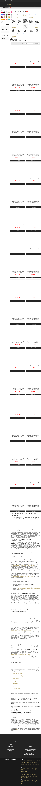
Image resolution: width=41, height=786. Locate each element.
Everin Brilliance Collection (18, 676)
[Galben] (2, 19)
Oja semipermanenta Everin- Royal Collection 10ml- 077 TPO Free (18, 62)
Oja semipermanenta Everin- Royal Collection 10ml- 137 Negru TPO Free (17, 85)
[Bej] (4, 17)
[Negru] (4, 12)
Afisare (35, 43)
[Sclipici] (2, 22)
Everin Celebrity (16, 678)
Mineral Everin (16, 685)
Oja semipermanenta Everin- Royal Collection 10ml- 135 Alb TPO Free (33, 62)
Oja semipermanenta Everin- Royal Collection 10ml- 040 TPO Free (18, 459)
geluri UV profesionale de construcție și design (20, 552)
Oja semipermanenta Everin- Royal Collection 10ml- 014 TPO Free (33, 132)
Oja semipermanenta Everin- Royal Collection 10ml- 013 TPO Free (18, 132)
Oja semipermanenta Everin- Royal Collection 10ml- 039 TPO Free (18, 436)
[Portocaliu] (4, 19)
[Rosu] (2, 12)
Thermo (14, 690)
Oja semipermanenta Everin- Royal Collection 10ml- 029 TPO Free (33, 295)
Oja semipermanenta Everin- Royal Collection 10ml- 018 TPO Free (18, 178)
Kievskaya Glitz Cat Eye (17, 675)
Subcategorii (4, 27)
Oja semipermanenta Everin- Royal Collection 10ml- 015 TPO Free (18, 155)
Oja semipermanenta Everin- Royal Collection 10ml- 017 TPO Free (33, 155)
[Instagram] (14, 737)
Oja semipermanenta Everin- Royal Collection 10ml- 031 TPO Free (18, 342)
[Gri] (11, 15)
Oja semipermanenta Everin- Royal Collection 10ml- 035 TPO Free (18, 389)
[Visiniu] (2, 17)
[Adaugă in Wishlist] (11, 59)
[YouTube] (18, 737)
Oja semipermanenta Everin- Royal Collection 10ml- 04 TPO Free (33, 436)
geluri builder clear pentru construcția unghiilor (22, 550)
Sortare (23, 43)
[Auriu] (9, 17)
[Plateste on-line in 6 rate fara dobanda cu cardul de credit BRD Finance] (30, 764)
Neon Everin (15, 683)
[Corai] (7, 19)
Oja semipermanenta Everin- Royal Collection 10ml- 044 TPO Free (18, 506)
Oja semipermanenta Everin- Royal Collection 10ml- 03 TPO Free (18, 319)
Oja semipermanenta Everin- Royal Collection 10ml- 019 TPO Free (33, 178)
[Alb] (7, 12)
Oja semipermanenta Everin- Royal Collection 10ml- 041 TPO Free (33, 459)
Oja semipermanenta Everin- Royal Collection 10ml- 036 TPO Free (33, 389)
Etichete (3, 38)
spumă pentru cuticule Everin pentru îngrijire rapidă (21, 630)
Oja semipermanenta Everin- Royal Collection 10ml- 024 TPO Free (18, 249)
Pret (2, 31)
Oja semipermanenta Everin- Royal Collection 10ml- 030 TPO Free (33, 319)
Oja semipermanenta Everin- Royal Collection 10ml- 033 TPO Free (18, 366)
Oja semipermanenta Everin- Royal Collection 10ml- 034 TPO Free (33, 366)
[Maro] (7, 17)
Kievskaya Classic (16, 688)
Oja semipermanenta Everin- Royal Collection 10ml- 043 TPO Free (33, 483)
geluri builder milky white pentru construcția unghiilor (29, 588)
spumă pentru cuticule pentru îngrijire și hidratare (21, 654)
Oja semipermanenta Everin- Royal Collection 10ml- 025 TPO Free (33, 249)
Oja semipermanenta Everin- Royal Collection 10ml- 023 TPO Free (33, 225)
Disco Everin (15, 681)
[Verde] (7, 15)
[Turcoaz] (9, 19)
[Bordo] (9, 15)
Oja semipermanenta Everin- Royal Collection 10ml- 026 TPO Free (18, 272)
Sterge (8, 24)
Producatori (4, 29)
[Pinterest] (22, 737)
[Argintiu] (11, 17)
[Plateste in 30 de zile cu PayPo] (31, 760)
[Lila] (11, 19)
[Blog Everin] (30, 737)
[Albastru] (2, 15)
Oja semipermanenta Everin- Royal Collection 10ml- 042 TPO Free (18, 483)
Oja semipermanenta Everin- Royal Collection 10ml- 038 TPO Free (33, 412)
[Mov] (4, 15)
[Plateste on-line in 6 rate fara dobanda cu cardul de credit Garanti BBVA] (30, 776)
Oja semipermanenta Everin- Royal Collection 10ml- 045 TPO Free (33, 506)
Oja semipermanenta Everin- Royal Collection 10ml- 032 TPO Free (33, 342)
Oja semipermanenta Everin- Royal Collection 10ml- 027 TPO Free (33, 272)
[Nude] (9, 12)
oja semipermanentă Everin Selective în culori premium (22, 576)
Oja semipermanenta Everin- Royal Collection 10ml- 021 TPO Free (33, 202)
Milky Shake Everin (16, 686)
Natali (14, 691)
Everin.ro (17, 729)
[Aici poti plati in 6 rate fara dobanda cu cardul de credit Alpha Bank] (30, 769)
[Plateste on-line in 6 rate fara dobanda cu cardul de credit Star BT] (30, 781)
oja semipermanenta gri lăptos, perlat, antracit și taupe (22, 565)
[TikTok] (26, 737)
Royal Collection (16, 680)
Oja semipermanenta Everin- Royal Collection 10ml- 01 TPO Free (33, 85)
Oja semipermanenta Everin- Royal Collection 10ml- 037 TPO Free (18, 412)
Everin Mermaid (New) (17, 673)
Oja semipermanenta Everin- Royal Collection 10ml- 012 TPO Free (33, 108)
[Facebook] (10, 737)
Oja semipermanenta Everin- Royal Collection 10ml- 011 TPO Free (18, 108)
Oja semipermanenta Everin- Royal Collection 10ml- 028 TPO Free (18, 295)
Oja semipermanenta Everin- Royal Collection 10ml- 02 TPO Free (18, 202)
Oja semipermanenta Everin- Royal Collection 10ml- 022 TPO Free (18, 225)
